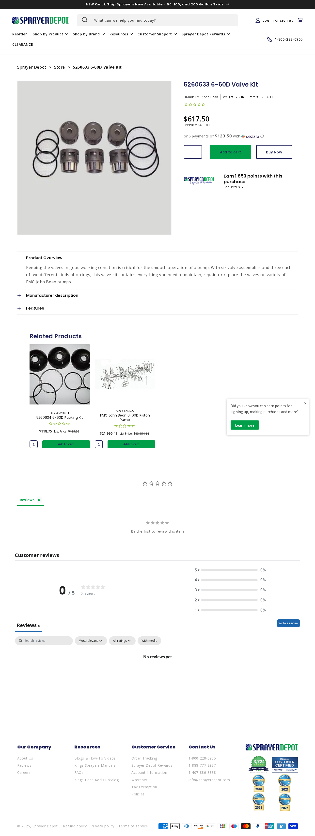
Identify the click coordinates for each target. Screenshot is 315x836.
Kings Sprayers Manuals (94, 765)
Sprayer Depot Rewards (152, 765)
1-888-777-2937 (202, 765)
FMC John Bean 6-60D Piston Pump (125, 417)
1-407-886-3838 (202, 772)
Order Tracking (144, 758)
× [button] (305, 403)
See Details (232, 187)
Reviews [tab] (27, 499)
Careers (24, 772)
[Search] (84, 19)
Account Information (149, 772)
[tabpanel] (157, 673)
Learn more (244, 425)
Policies (138, 794)
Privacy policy (102, 826)
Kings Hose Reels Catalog (96, 779)
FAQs (78, 772)
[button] (50, 34)
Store (60, 67)
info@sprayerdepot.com (209, 779)
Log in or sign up (278, 20)
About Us (25, 758)
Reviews (24, 765)
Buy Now (274, 151)
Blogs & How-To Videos (95, 758)
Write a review (288, 623)
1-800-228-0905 (202, 758)
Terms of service (133, 826)
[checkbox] (149, 640)
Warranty (139, 779)
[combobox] (157, 20)
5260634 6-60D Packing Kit (59, 417)
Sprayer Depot (32, 67)
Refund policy (75, 826)
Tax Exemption (144, 787)
